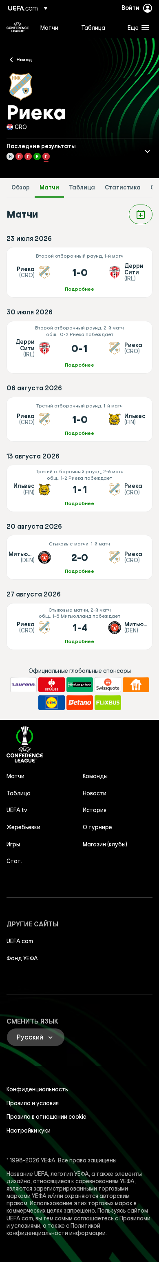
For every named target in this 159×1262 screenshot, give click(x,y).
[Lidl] (51, 702)
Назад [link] (24, 59)
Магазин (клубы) (105, 844)
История (94, 810)
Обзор (20, 188)
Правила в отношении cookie (46, 1116)
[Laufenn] (23, 684)
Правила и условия (33, 1103)
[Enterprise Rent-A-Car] (79, 684)
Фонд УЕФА (22, 958)
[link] (49, 27)
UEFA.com (20, 941)
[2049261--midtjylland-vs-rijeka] (79, 557)
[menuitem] (54, 27)
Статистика (123, 188)
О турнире (97, 827)
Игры (13, 844)
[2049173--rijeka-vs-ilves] (79, 419)
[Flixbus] (108, 702)
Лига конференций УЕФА (18, 27)
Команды (95, 776)
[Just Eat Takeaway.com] (136, 684)
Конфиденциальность (37, 1089)
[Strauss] (51, 684)
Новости (94, 793)
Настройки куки (29, 1130)
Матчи (49, 188)
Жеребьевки (23, 827)
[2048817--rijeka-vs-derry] (79, 272)
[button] (136, 27)
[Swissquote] (108, 684)
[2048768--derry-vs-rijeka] (79, 347)
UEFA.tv (17, 810)
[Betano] (79, 702)
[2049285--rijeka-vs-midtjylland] (79, 626)
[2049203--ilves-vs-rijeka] (79, 488)
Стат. (14, 861)
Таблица (82, 188)
